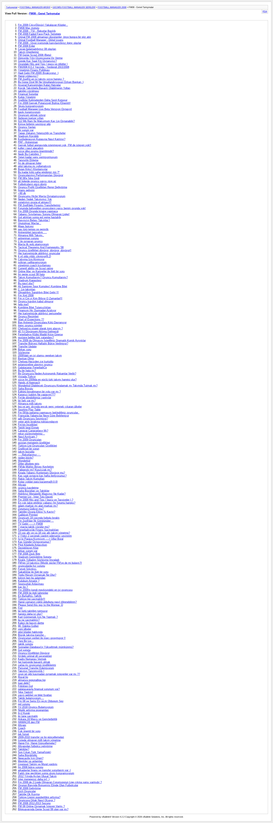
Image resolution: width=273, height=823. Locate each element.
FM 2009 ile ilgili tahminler (33, 592)
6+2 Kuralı (24, 713)
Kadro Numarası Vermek (32, 659)
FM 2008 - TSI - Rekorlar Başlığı (37, 30)
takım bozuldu (26, 451)
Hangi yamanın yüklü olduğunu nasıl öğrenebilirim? (47, 601)
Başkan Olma (26, 358)
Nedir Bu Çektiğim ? (29, 154)
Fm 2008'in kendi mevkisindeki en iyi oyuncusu (45, 589)
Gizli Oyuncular (27, 791)
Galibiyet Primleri (28, 514)
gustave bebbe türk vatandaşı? (36, 337)
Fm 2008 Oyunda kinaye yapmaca (38, 211)
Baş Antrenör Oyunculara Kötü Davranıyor (42, 322)
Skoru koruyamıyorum (31, 106)
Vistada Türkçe (27, 376)
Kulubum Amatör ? (28, 580)
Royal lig (23, 677)
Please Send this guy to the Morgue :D (40, 604)
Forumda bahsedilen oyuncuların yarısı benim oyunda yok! (52, 208)
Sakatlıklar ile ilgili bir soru (33, 571)
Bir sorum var (26, 130)
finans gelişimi (26, 190)
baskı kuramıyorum (29, 112)
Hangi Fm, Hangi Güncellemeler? (37, 743)
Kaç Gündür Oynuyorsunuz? (34, 541)
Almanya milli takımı (30, 403)
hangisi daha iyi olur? (30, 613)
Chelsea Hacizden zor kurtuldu (35, 361)
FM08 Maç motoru (28, 27)
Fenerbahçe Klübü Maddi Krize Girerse (40, 334)
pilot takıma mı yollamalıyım (34, 166)
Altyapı (22, 484)
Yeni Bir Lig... (26, 640)
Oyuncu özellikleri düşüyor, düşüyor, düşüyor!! (44, 250)
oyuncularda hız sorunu (31, 565)
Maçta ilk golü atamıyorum (33, 244)
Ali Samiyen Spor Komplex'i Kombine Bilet (42, 286)
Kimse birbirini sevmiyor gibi (34, 124)
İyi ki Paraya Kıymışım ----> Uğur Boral (40, 538)
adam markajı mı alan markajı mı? (38, 505)
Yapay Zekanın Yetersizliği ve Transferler (42, 133)
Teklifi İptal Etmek (28, 427)
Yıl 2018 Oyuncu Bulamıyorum (36, 707)
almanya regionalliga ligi (32, 680)
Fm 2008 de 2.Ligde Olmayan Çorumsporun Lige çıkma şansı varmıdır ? (60, 782)
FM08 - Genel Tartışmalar (44, 13)
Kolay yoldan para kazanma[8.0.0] (38, 481)
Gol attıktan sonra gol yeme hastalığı (39, 217)
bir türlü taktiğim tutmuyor (33, 610)
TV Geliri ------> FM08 (30, 523)
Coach (21, 728)
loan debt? (24, 683)
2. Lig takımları (26, 289)
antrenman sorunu (28, 238)
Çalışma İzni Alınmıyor (31, 259)
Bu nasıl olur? (26, 283)
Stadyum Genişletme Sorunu (34, 556)
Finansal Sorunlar (28, 94)
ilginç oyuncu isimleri (30, 325)
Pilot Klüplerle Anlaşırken (32, 544)
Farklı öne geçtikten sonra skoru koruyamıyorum (46, 773)
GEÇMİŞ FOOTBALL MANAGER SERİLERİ (74, 7)
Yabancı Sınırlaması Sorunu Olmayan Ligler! (44, 214)
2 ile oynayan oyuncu (30, 241)
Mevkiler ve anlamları (30, 761)
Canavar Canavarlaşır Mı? (33, 430)
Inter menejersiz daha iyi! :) (34, 779)
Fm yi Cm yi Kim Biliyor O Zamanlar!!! (40, 298)
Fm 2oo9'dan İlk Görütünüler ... (36, 520)
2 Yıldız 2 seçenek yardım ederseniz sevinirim (45, 535)
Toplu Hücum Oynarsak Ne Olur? (37, 574)
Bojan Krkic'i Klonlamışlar (33, 169)
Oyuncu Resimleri (28, 316)
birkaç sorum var (27, 550)
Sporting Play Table (29, 409)
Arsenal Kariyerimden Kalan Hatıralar (39, 85)
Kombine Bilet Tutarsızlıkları (34, 307)
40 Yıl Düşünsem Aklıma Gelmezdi (38, 331)
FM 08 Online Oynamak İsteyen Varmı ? (41, 806)
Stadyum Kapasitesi (29, 280)
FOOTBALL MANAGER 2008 (112, 7)
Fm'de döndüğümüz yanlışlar (34, 397)
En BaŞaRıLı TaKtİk (30, 595)
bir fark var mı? (27, 400)
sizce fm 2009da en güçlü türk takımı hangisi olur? (47, 379)
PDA (265, 11)
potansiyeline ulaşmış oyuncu (35, 364)
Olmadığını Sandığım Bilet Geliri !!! (38, 292)
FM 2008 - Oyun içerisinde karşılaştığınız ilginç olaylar (49, 42)
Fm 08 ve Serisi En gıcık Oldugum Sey (41, 701)
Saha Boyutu (25, 388)
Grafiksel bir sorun (28, 448)
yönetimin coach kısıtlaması (34, 265)
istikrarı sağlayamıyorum (32, 262)
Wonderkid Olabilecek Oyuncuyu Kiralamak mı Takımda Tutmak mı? (58, 385)
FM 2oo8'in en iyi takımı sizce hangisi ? (41, 79)
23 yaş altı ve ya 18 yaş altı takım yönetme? (44, 532)
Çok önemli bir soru (29, 731)
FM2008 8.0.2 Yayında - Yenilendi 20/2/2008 (43, 67)
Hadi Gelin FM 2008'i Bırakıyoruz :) (38, 73)
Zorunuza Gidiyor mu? (31, 508)
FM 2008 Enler (26, 45)
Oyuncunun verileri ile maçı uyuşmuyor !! (42, 637)
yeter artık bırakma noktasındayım (38, 421)
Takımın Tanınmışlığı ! (31, 671)
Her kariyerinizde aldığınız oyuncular (39, 253)
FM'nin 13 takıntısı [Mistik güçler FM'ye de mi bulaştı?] (50, 562)
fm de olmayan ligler (29, 163)
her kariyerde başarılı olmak (34, 662)
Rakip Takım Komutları (31, 478)
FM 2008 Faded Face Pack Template (39, 33)
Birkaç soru (24, 349)
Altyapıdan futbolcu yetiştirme (35, 746)
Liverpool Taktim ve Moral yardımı (37, 764)
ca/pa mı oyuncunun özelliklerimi (37, 665)
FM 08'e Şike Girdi (28, 178)
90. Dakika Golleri (28, 625)
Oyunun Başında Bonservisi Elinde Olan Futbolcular (48, 785)
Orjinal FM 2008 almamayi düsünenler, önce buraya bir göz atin (54, 36)
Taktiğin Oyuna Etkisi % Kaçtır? (36, 511)
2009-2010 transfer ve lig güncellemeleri (41, 737)
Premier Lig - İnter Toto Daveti (35, 496)
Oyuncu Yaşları (27, 127)
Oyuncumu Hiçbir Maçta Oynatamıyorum (41, 196)
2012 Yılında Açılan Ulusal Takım (37, 776)
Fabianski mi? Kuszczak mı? (35, 469)
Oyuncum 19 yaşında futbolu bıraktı (39, 517)
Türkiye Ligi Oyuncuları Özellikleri (37, 445)
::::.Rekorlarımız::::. (29, 454)
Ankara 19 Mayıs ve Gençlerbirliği (37, 719)
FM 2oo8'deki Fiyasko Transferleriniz (39, 205)
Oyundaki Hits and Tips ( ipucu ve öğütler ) (43, 64)
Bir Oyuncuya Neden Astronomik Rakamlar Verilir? (47, 373)
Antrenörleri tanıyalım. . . (32, 232)
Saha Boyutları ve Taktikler (33, 490)
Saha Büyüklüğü (27, 755)
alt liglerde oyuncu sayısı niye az (37, 181)
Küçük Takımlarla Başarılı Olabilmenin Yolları (44, 88)
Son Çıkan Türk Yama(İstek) (34, 752)
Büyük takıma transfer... (32, 634)
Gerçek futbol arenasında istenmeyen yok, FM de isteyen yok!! (54, 145)
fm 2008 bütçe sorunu (30, 767)
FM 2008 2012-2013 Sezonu (34, 803)
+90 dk (22, 193)
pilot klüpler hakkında (30, 631)
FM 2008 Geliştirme (29, 788)
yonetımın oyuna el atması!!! (34, 202)
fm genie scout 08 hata (31, 274)
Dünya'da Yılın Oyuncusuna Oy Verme (40, 58)
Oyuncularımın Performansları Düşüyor (40, 175)
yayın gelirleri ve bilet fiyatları (35, 695)
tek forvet (23, 734)
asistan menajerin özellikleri (34, 442)
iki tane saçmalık (28, 716)
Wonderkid (24, 460)
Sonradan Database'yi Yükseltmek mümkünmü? (46, 647)
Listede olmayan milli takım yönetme (39, 740)
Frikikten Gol (25, 686)
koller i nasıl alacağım (30, 148)
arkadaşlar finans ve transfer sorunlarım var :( (44, 770)
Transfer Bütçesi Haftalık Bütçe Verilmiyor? (43, 343)
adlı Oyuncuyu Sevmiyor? (33, 418)
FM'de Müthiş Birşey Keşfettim (36, 466)
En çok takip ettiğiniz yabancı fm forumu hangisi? (46, 502)
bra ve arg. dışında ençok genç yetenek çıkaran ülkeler (50, 406)
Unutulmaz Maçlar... (29, 223)
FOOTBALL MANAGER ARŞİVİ (35, 7)
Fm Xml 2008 (26, 295)
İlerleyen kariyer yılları (31, 118)
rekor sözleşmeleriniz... (31, 433)
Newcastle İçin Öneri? (30, 758)
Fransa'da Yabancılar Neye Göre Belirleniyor (43, 415)
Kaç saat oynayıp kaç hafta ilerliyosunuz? (42, 475)
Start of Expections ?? (31, 319)
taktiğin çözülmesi (28, 91)
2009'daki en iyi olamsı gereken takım (40, 355)
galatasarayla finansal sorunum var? (39, 689)
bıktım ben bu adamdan (31, 577)
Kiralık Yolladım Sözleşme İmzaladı (38, 559)
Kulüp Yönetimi (27, 97)
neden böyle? (25, 457)
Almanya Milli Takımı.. (31, 235)
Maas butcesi (26, 226)
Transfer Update (27, 346)
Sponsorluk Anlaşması (31, 583)
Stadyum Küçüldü (28, 136)
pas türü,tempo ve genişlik (33, 229)
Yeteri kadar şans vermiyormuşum (38, 157)
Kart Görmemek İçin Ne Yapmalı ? (38, 616)
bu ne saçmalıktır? (29, 619)
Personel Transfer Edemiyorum (36, 668)
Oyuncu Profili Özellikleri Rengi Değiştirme (42, 187)
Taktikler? (23, 749)
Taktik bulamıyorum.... (31, 698)
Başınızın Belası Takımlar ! (34, 220)
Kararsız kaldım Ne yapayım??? (36, 394)
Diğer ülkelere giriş (28, 463)
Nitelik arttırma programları (33, 710)
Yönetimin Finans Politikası (34, 70)
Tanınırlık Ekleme (28, 160)
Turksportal (11, 7)
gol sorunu (24, 704)
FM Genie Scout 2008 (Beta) (34, 54)
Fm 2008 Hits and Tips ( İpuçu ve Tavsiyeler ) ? (45, 499)
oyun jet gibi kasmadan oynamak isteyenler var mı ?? (49, 674)
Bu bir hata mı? (27, 370)
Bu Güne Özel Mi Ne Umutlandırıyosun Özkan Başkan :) (51, 82)
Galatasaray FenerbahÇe (32, 367)
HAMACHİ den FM (29, 722)
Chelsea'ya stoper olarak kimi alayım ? (40, 328)
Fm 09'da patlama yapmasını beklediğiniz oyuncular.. (48, 412)
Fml (20, 607)
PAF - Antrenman (28, 142)
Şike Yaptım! (25, 692)
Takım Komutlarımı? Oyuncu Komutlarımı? (43, 277)
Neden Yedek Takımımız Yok (35, 199)
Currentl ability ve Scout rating (35, 268)
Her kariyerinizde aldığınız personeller (40, 313)
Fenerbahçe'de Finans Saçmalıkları (38, 529)
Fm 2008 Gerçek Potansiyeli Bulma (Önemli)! (44, 103)
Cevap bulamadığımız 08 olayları (37, 48)
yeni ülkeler (24, 628)
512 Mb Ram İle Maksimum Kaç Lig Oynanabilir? (46, 121)
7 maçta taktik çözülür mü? (34, 526)
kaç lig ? (23, 586)
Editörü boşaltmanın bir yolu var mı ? (39, 391)
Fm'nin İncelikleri (27, 424)
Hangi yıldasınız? (28, 76)
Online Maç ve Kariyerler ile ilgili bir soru (41, 271)
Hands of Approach (29, 382)
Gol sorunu (24, 650)
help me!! (23, 304)
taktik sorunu (25, 643)
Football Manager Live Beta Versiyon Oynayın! (45, 109)
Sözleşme (24, 352)
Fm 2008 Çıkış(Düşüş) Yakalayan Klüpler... (43, 24)
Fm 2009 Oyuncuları (30, 439)
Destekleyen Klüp (28, 547)
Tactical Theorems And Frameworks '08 (41, 247)
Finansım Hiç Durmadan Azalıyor (37, 310)
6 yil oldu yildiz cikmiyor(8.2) (34, 256)
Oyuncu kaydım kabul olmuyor (35, 301)
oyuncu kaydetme (28, 487)
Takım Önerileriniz (28, 51)
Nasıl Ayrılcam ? (27, 436)
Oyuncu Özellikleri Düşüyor (34, 653)
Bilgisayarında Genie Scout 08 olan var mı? (43, 809)
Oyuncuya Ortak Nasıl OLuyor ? (36, 800)
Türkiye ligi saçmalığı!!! (31, 598)
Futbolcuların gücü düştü (32, 184)
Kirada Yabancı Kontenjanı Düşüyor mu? (41, 472)
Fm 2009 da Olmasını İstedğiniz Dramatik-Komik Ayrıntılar (52, 340)
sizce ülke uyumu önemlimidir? (36, 151)
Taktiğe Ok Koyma (29, 794)
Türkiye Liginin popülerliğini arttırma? (39, 797)
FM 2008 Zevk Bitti (29, 553)
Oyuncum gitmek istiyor (32, 115)
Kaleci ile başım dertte (31, 622)
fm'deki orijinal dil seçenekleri (35, 656)
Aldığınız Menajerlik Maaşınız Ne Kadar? (42, 493)
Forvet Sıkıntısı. (27, 568)
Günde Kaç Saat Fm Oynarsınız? (37, 61)
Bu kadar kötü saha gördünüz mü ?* (39, 172)
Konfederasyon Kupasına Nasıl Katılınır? (41, 139)
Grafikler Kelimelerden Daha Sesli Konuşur (42, 100)
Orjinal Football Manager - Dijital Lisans (40, 39)
